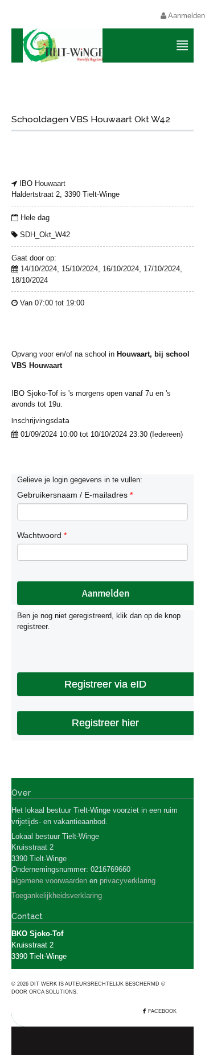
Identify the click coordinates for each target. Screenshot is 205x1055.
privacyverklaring (127, 880)
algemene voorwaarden (49, 880)
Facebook (162, 1011)
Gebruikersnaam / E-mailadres (75, 494)
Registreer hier (105, 723)
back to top (102, 1041)
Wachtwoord (42, 535)
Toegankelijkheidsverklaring (56, 895)
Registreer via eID (105, 684)
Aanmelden (185, 15)
